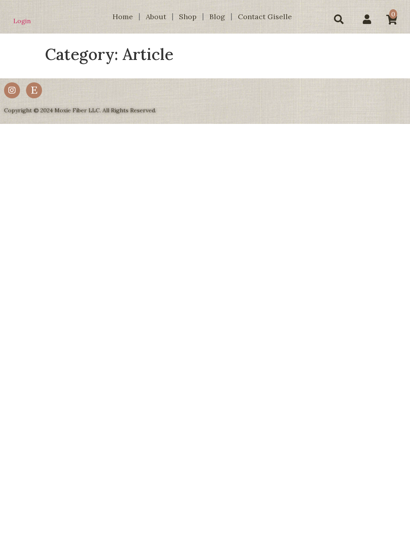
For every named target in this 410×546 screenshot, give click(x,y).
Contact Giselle (265, 16)
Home (123, 16)
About (156, 16)
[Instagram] (12, 90)
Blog (217, 16)
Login (22, 21)
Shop (188, 16)
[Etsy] (34, 90)
